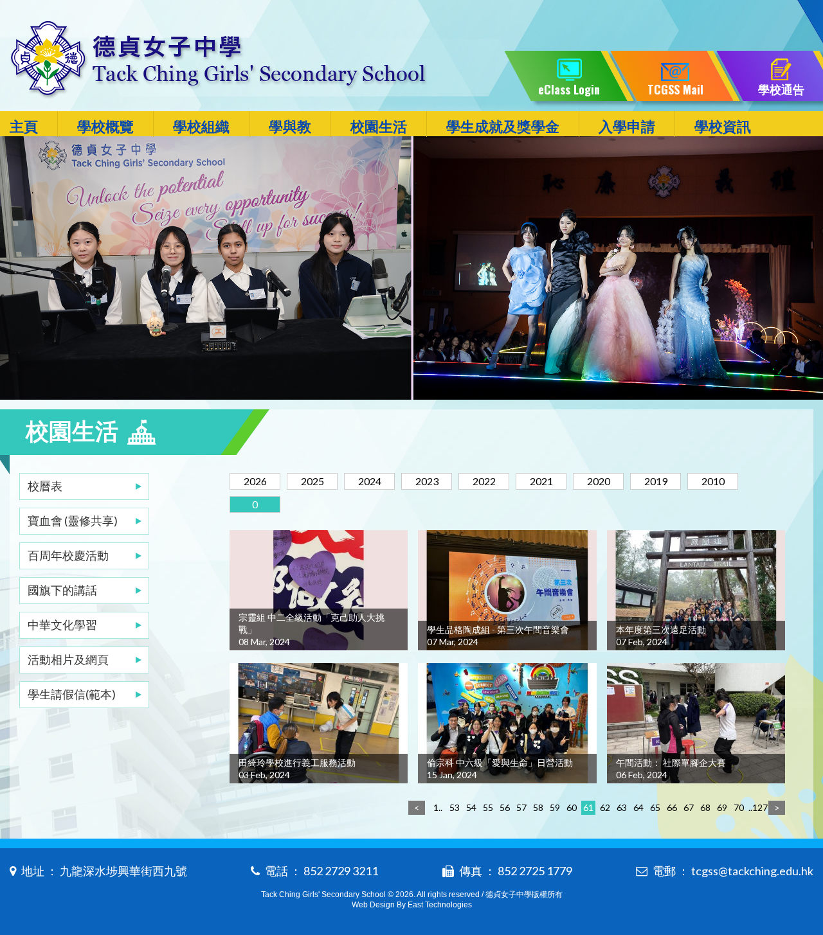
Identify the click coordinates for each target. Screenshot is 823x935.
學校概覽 (105, 126)
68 (705, 807)
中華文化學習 (62, 625)
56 (505, 807)
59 (555, 807)
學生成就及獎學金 (502, 126)
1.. (437, 807)
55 (488, 807)
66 (672, 807)
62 (605, 807)
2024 (369, 481)
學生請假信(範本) (72, 694)
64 (638, 807)
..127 (755, 807)
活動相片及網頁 (68, 659)
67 (688, 807)
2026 (255, 481)
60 (571, 807)
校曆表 (45, 486)
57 (521, 807)
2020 (598, 481)
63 (622, 807)
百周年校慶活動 (68, 555)
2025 (312, 481)
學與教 (290, 126)
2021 (541, 481)
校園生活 (378, 126)
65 (655, 807)
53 (454, 807)
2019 (655, 481)
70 (739, 807)
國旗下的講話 (62, 590)
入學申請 (627, 126)
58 (538, 807)
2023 (427, 481)
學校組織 (201, 126)
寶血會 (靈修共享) (73, 520)
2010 (713, 481)
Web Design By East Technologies (412, 904)
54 (471, 807)
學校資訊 (722, 126)
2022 (484, 481)
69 (722, 807)
